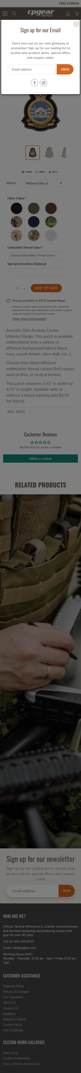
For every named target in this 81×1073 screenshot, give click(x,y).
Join (65, 69)
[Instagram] (43, 82)
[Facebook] (34, 82)
